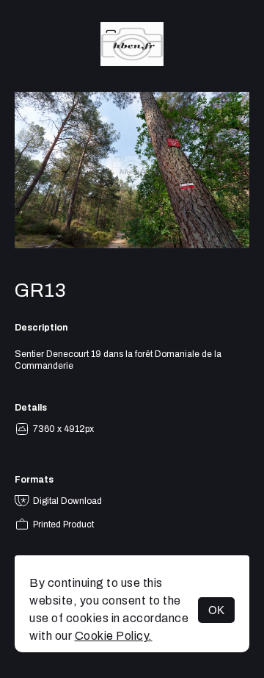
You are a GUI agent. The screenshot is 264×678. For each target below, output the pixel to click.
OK (216, 610)
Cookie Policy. (114, 636)
